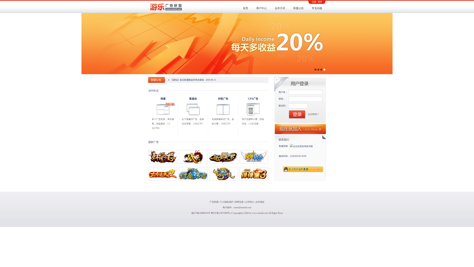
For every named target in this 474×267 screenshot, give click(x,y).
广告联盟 (214, 202)
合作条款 (260, 202)
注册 (314, 2)
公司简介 (249, 202)
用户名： (283, 92)
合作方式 (280, 8)
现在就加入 (300, 129)
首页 (245, 8)
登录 (320, 2)
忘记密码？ (313, 114)
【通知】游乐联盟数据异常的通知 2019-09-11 (193, 80)
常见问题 (317, 8)
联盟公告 (298, 8)
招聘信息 (239, 202)
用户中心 (261, 8)
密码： (282, 99)
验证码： (283, 105)
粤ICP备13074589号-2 (221, 213)
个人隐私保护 (226, 202)
